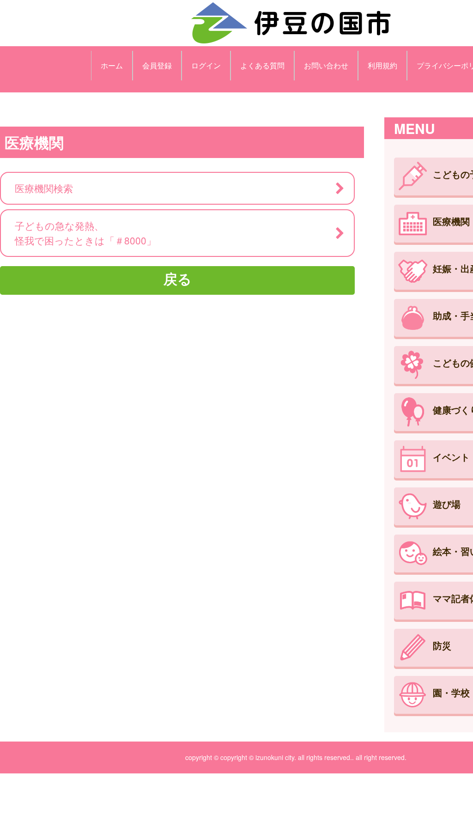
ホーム (112, 65)
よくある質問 (262, 65)
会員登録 (157, 65)
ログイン (206, 65)
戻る (178, 278)
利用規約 (382, 65)
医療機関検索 (44, 188)
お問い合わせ (326, 65)
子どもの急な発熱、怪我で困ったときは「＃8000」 (85, 233)
